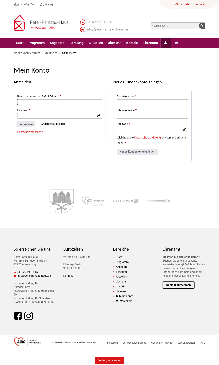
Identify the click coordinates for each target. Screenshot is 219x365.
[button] (202, 26)
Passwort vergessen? (30, 132)
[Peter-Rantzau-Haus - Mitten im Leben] (41, 29)
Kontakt (68, 275)
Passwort (30, 110)
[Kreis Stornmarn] (125, 201)
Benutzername (133, 96)
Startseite (50, 53)
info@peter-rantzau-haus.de (107, 29)
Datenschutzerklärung (147, 137)
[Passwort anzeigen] (98, 116)
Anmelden (26, 124)
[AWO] (27, 344)
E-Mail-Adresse (133, 110)
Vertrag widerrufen (109, 360)
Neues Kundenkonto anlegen (137, 151)
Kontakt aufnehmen (178, 285)
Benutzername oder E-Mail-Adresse (46, 96)
